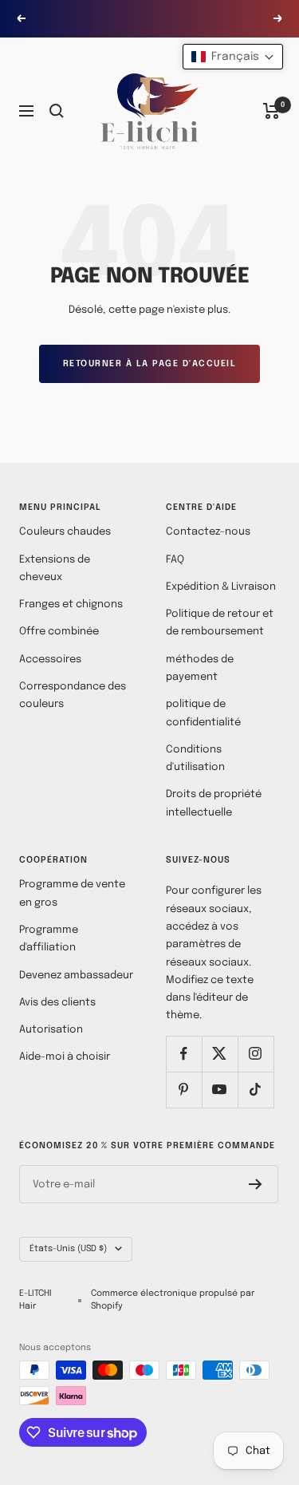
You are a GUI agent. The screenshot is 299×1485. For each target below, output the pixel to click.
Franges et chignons (71, 604)
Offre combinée (59, 631)
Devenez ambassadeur (76, 975)
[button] (232, 57)
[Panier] (271, 111)
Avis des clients (57, 1002)
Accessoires (50, 659)
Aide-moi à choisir (64, 1057)
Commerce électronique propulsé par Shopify (172, 1300)
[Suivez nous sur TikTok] (255, 1090)
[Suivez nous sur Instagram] (255, 1054)
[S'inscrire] (255, 1184)
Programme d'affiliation (48, 939)
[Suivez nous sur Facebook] (184, 1054)
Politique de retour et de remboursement (219, 623)
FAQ (175, 560)
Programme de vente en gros (72, 893)
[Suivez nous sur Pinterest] (184, 1090)
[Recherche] (56, 111)
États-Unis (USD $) (68, 1249)
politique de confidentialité (203, 713)
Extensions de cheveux (54, 569)
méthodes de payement (200, 668)
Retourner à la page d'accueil (150, 364)
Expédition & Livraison (221, 587)
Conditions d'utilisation (195, 758)
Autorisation (51, 1030)
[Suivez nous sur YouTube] (220, 1090)
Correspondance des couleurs (72, 695)
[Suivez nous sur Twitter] (220, 1054)
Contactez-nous (208, 532)
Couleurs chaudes (65, 532)
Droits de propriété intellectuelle (214, 803)
